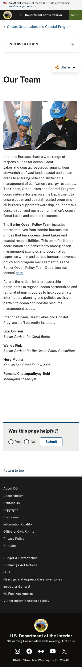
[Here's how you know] (41, 5)
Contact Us (11, 503)
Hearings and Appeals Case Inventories (32, 579)
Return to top (13, 471)
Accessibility (13, 496)
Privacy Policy (13, 538)
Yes (18, 442)
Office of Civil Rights (18, 531)
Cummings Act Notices (20, 565)
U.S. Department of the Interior (40, 15)
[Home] (7, 15)
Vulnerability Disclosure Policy (26, 601)
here (19, 273)
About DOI (11, 488)
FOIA (7, 572)
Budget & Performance (20, 558)
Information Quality (17, 524)
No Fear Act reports (18, 593)
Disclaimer (11, 517)
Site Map (10, 546)
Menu (75, 15)
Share (65, 67)
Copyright (10, 510)
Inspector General (16, 586)
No (33, 442)
